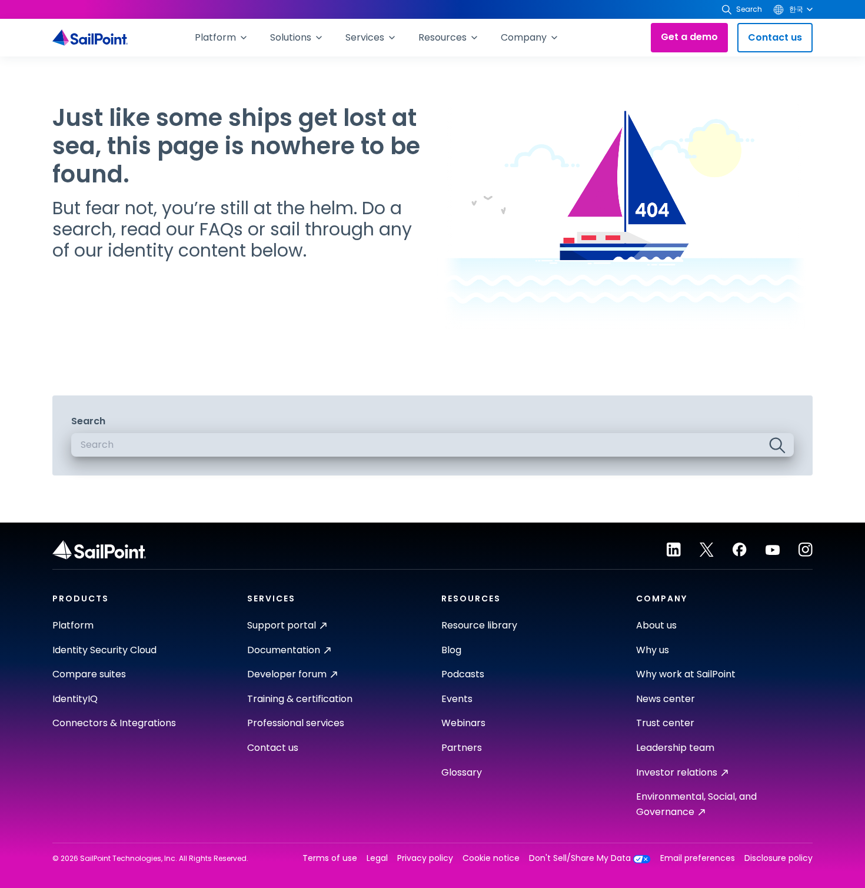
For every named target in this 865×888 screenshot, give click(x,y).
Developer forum (287, 674)
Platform (73, 625)
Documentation (283, 650)
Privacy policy (425, 858)
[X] (707, 550)
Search (88, 421)
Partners (461, 747)
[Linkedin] (674, 550)
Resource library (479, 625)
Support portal (281, 625)
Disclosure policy (778, 858)
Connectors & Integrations (114, 723)
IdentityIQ (75, 699)
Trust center (665, 723)
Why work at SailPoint (686, 674)
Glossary (461, 772)
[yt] (773, 550)
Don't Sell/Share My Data (580, 858)
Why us (652, 650)
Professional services (295, 723)
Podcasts (462, 674)
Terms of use (329, 858)
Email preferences (697, 858)
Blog (451, 650)
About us (656, 625)
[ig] (806, 550)
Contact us (775, 37)
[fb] (740, 550)
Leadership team (675, 747)
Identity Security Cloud (104, 650)
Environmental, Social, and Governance (696, 804)
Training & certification (299, 699)
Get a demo (689, 37)
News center (665, 699)
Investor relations (676, 772)
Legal (377, 858)
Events (457, 699)
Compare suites (89, 674)
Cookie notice (491, 858)
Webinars (463, 723)
